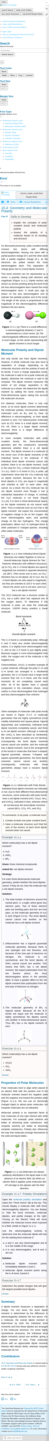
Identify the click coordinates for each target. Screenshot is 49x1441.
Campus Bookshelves (32, 202)
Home (13, 202)
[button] (9, 156)
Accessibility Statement (20, 1429)
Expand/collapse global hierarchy (4, 202)
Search (5, 1438)
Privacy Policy (26, 1426)
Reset (4, 71)
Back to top (5, 1377)
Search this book (6, 46)
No (15, 1399)
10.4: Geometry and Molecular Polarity (17, 1363)
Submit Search (7, 54)
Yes (6, 1399)
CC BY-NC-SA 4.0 (8, 1366)
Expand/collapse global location (46, 201)
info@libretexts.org (19, 1431)
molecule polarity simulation (27, 1199)
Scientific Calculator (13, 138)
